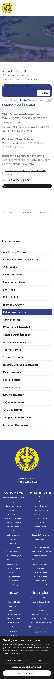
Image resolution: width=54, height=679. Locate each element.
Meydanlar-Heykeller (13, 610)
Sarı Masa (9, 289)
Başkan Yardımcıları (13, 506)
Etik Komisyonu (13, 560)
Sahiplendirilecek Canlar (17, 417)
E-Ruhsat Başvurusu (15, 425)
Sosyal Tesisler (12, 379)
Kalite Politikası (12, 297)
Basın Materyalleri (13, 576)
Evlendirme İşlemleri (15, 312)
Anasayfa (8, 71)
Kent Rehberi (13, 623)
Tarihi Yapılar (13, 606)
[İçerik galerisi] (27, 186)
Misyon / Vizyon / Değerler (13, 498)
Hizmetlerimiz (25, 71)
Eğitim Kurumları (13, 627)
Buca (10, 212)
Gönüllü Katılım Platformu (19, 342)
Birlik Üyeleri (14, 543)
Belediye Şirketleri (13, 564)
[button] (9, 196)
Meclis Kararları (13, 531)
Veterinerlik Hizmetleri (40, 585)
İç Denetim (13, 581)
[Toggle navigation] (50, 8)
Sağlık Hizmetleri (13, 402)
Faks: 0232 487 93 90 (40, 614)
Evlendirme (25, 212)
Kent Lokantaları (13, 372)
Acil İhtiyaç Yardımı (14, 252)
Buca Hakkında (13, 602)
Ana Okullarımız (12, 410)
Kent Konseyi (13, 585)
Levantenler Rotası (14, 282)
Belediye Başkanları (13, 568)
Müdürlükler (13, 510)
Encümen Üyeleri (13, 547)
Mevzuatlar (13, 589)
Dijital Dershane (13, 274)
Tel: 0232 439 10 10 (40, 610)
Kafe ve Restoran (13, 394)
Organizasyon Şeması (13, 502)
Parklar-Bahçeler (13, 614)
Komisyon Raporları (13, 523)
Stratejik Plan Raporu (13, 518)
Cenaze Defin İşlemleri (17, 334)
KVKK (13, 539)
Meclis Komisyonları (13, 535)
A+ (21, 100)
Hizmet (42, 212)
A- (24, 100)
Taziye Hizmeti (12, 349)
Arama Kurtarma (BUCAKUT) (20, 259)
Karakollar (13, 631)
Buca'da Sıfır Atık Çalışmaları (20, 364)
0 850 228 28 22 (27, 481)
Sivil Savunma (11, 387)
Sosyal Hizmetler (13, 357)
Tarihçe (13, 598)
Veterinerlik (10, 267)
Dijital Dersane (40, 543)
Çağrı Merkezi (11, 319)
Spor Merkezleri (13, 619)
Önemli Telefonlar (14, 635)
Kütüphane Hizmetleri (16, 327)
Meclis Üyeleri (13, 514)
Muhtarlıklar (14, 572)
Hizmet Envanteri (13, 304)
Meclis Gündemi (13, 527)
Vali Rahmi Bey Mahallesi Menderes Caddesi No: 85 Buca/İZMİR (41, 602)
